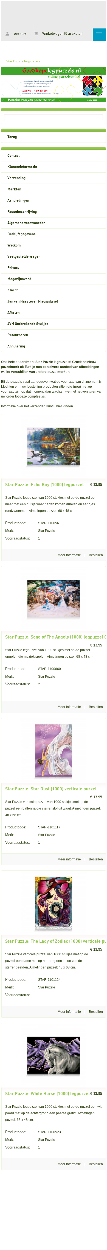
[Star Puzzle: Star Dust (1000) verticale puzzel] (53, 782)
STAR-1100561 (33, 523)
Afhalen (13, 313)
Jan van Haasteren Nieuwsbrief (32, 301)
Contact (13, 156)
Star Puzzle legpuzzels (23, 61)
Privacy (13, 268)
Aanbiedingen (18, 200)
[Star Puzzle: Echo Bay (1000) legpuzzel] (53, 477)
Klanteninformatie (22, 167)
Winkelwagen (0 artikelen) (62, 34)
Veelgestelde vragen (23, 257)
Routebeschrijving (22, 212)
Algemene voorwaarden (26, 223)
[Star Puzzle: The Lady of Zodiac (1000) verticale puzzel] (53, 934)
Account (19, 34)
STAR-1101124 (33, 980)
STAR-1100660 (33, 669)
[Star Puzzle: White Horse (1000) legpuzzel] (53, 1086)
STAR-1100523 (33, 1132)
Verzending (16, 178)
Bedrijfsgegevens (21, 234)
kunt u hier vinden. (60, 406)
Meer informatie (69, 555)
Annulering (16, 346)
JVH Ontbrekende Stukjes (28, 324)
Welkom (14, 245)
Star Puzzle (30, 531)
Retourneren (17, 335)
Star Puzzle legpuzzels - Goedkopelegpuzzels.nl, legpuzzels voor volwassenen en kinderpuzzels (53, 14)
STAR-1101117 (32, 827)
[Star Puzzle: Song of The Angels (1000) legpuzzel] (53, 630)
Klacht (12, 290)
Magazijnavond (19, 279)
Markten (14, 189)
